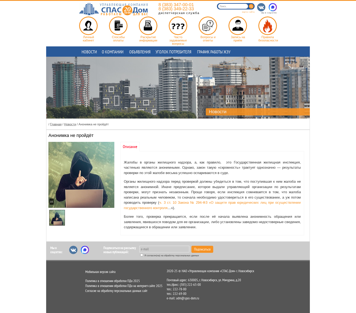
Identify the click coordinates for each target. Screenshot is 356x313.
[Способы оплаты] (118, 25)
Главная (56, 124)
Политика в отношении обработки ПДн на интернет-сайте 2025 (124, 286)
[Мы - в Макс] (273, 7)
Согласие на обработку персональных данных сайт (116, 290)
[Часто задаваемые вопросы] (178, 25)
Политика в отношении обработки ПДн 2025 (112, 281)
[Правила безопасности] (267, 25)
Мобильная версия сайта (100, 271)
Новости (70, 124)
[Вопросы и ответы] (208, 25)
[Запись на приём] (237, 25)
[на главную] (113, 14)
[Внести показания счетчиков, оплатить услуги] (88, 25)
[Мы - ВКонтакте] (261, 7)
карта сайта (248, 12)
